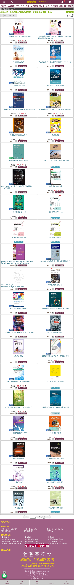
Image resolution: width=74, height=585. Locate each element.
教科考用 (67, 6)
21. (14, 286)
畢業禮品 (50, 531)
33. (19, 433)
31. (18, 407)
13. (16, 187)
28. (55, 356)
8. (55, 109)
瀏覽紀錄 (51, 584)
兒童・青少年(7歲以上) (55, 529)
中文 (17, 6)
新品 (11, 6)
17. (18, 237)
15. (19, 212)
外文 (22, 6)
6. (55, 85)
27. (18, 356)
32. (55, 407)
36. (55, 458)
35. (18, 458)
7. (19, 109)
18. (55, 237)
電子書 (41, 6)
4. (55, 62)
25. (19, 332)
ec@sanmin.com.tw (15, 543)
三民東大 (34, 6)
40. (55, 508)
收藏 (37, 584)
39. (18, 508)
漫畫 (61, 6)
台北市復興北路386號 (8, 539)
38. (55, 482)
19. (17, 262)
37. (19, 482)
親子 (47, 6)
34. (55, 433)
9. (18, 135)
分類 (70, 12)
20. (55, 261)
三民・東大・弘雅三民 (9, 529)
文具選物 (54, 6)
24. (55, 308)
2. (54, 37)
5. (19, 85)
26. (55, 332)
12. (55, 160)
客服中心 (22, 584)
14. (55, 186)
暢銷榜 (3, 6)
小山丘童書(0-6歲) (30, 529)
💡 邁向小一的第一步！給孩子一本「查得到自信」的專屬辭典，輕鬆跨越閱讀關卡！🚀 (3, 9)
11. (18, 160)
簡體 (27, 6)
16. (55, 212)
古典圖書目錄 (28, 531)
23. (18, 308)
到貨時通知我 (56, 167)
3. (18, 62)
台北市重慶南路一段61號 (55, 539)
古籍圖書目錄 (6, 531)
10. (55, 135)
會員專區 (66, 584)
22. (55, 285)
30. (55, 381)
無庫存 (13, 265)
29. (18, 381)
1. (18, 36)
